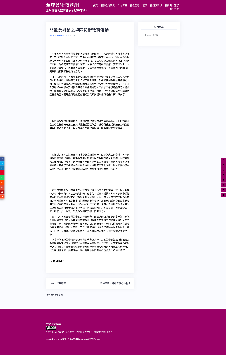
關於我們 (174, 9)
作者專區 (122, 5)
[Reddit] (2, 182)
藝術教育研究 (108, 5)
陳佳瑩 (51, 35)
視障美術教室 (62, 35)
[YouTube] (2, 192)
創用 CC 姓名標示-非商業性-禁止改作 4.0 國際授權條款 (82, 332)
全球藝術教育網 (62, 4)
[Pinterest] (2, 172)
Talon (98, 339)
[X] (2, 163)
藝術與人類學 (172, 5)
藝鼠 (144, 5)
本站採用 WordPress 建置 (56, 339)
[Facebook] (2, 159)
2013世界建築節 (57, 283)
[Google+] (2, 187)
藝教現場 (134, 5)
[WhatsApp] (2, 177)
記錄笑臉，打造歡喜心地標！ (115, 283)
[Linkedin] (2, 167)
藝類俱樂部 (156, 5)
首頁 (95, 5)
